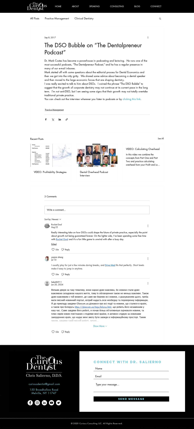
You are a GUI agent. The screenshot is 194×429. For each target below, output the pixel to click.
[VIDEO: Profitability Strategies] (50, 155)
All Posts (34, 18)
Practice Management (57, 18)
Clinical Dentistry (84, 18)
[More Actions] (148, 226)
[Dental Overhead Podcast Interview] (97, 155)
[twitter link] (58, 402)
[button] (160, 18)
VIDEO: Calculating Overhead (142, 149)
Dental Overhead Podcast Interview (94, 173)
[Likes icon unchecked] (53, 249)
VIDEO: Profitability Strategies (50, 172)
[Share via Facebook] (45, 119)
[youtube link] (51, 402)
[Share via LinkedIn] (59, 119)
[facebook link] (30, 402)
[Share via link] (66, 119)
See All (161, 138)
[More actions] (148, 37)
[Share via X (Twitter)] (52, 119)
